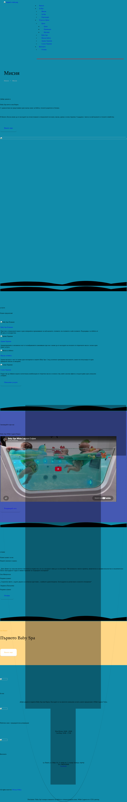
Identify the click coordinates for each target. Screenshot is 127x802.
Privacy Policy (16, 790)
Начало (6, 81)
